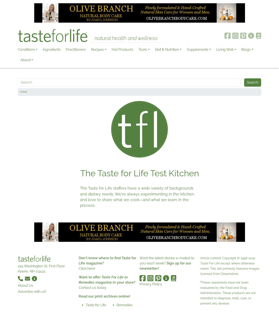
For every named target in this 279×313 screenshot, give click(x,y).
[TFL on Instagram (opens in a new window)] (235, 35)
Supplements (197, 49)
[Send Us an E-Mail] (28, 278)
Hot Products (122, 49)
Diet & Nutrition (167, 49)
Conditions (26, 49)
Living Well (224, 49)
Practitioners (76, 49)
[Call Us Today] (21, 278)
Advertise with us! (32, 291)
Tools (142, 49)
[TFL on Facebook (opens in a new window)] (228, 35)
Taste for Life (96, 305)
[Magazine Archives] (258, 36)
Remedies (125, 305)
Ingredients (52, 49)
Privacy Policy (151, 284)
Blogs (246, 49)
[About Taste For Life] (251, 36)
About (25, 60)
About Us (25, 285)
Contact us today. (93, 288)
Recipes (97, 49)
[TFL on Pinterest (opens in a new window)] (243, 35)
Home (23, 92)
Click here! (87, 268)
